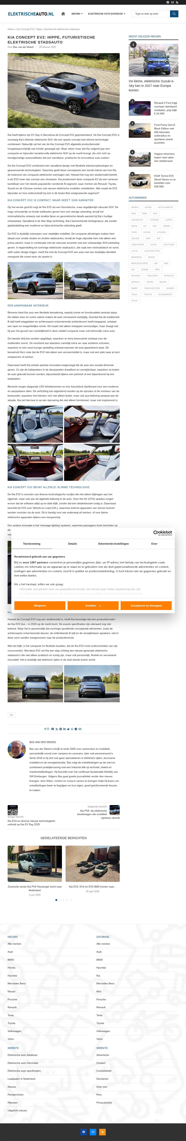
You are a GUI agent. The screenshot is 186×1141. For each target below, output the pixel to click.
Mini (166, 263)
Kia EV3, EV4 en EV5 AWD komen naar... (92, 886)
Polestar (152, 276)
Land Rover (137, 244)
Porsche (169, 276)
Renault (135, 282)
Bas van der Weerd (23, 47)
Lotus (134, 251)
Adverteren (102, 1054)
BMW (144, 213)
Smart (134, 288)
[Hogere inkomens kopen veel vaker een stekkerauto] (140, 159)
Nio (133, 269)
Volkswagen (165, 294)
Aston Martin (165, 207)
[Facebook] (167, 2)
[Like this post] (48, 729)
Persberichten (16, 1094)
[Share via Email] (80, 729)
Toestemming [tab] (31, 543)
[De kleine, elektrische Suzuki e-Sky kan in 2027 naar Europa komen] (153, 60)
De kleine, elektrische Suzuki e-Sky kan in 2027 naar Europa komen (151, 85)
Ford (134, 232)
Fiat (155, 226)
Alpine (148, 207)
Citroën (154, 220)
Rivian (150, 282)
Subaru (170, 288)
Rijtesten (13, 1102)
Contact (100, 1062)
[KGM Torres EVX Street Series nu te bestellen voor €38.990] (140, 181)
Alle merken (14, 943)
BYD (155, 213)
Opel (157, 269)
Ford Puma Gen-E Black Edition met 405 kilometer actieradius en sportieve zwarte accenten (164, 133)
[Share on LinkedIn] (64, 729)
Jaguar (135, 238)
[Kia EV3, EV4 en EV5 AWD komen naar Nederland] (93, 864)
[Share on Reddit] (68, 729)
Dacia (134, 226)
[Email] (172, 2)
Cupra (168, 220)
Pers (99, 1094)
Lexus (153, 244)
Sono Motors (152, 288)
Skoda (162, 282)
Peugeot (136, 276)
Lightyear (168, 244)
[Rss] (177, 2)
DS (144, 226)
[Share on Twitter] (56, 729)
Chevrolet (137, 220)
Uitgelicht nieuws (17, 1110)
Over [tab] (154, 543)
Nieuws (76, 14)
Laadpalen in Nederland (21, 1078)
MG (156, 263)
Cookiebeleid (103, 1070)
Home (11, 29)
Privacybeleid (104, 1102)
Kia (11, 715)
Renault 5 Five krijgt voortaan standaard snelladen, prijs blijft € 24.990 (165, 108)
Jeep (148, 238)
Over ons (101, 1086)
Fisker (166, 226)
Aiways (134, 207)
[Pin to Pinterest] (60, 729)
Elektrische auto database (105, 14)
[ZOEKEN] (174, 13)
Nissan (144, 269)
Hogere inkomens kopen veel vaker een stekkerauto (164, 157)
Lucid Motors (152, 251)
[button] (12, 873)
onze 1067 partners (35, 562)
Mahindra (136, 257)
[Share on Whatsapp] (72, 729)
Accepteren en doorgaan (146, 605)
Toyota (148, 294)
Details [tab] (72, 543)
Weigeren (40, 605)
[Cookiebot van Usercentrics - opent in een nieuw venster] (156, 533)
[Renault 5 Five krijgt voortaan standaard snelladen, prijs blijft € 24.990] (140, 108)
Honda (147, 232)
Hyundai (161, 232)
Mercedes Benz (139, 263)
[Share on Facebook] (52, 729)
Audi (133, 213)
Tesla (134, 294)
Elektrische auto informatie (23, 1062)
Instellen (91, 605)
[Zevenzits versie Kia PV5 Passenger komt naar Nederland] (35, 864)
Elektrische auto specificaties (24, 1070)
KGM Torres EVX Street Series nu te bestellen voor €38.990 (165, 181)
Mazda (151, 257)
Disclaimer (102, 1078)
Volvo (134, 301)
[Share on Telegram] (76, 729)
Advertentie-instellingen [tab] (113, 543)
